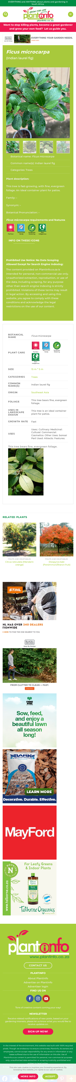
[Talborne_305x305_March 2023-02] (30, 888)
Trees (29, 170)
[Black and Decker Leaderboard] (38, 38)
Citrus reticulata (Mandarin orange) (19, 563)
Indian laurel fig (19, 58)
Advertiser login (38, 986)
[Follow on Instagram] (38, 998)
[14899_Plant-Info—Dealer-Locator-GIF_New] (29, 608)
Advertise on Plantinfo (38, 982)
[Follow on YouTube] (46, 998)
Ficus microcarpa (27, 52)
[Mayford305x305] (30, 832)
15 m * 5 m (37, 369)
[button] (5, 14)
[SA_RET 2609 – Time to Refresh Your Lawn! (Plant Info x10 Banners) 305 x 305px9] (30, 720)
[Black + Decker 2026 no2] (30, 664)
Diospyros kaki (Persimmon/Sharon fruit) (56, 563)
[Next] (64, 103)
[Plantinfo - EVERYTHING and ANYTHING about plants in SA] (38, 14)
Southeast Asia (40, 392)
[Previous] (12, 103)
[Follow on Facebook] (30, 998)
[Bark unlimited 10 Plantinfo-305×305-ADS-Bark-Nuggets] (30, 776)
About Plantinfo (38, 978)
